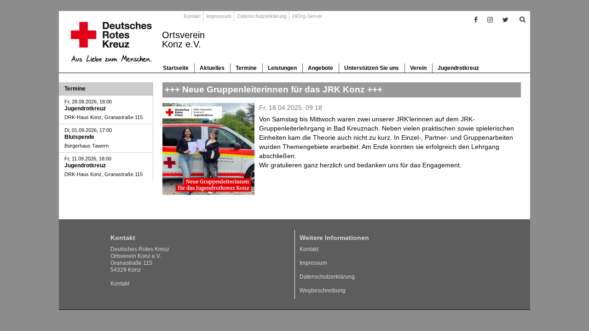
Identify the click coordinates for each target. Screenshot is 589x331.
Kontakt (192, 16)
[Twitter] (506, 20)
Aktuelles (212, 68)
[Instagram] (490, 20)
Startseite (176, 68)
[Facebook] (476, 20)
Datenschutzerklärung (262, 16)
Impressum (218, 16)
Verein (418, 68)
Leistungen (282, 68)
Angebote (320, 68)
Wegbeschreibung (323, 290)
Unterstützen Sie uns (371, 68)
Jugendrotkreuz (458, 68)
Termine (246, 68)
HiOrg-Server (307, 16)
